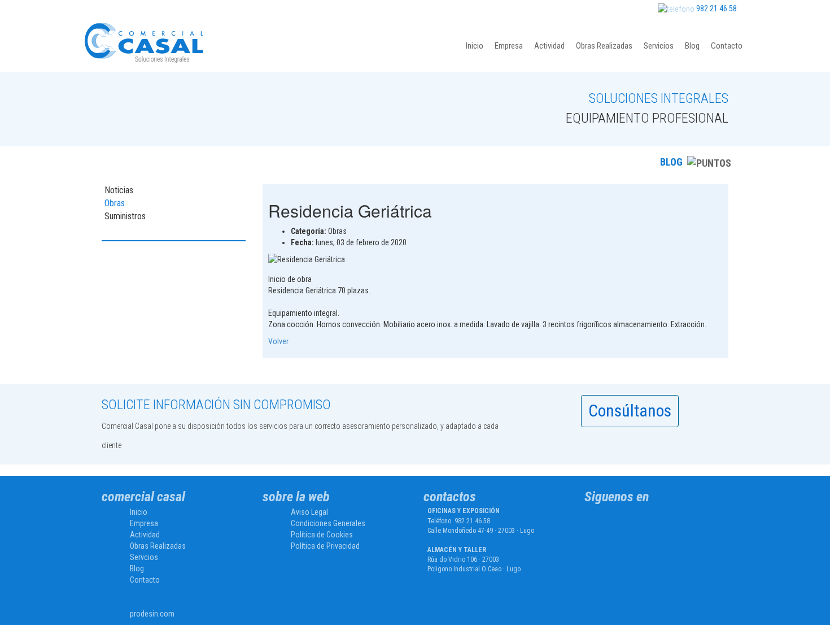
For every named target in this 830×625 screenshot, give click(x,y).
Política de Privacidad (325, 545)
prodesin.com (152, 613)
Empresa (509, 46)
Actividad (549, 46)
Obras (114, 203)
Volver (278, 341)
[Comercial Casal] (616, 522)
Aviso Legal (309, 512)
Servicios (659, 46)
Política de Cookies (322, 534)
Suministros (125, 216)
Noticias (118, 190)
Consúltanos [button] (629, 410)
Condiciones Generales (328, 523)
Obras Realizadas (604, 46)
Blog (692, 46)
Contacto (726, 46)
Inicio (474, 46)
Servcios (144, 557)
